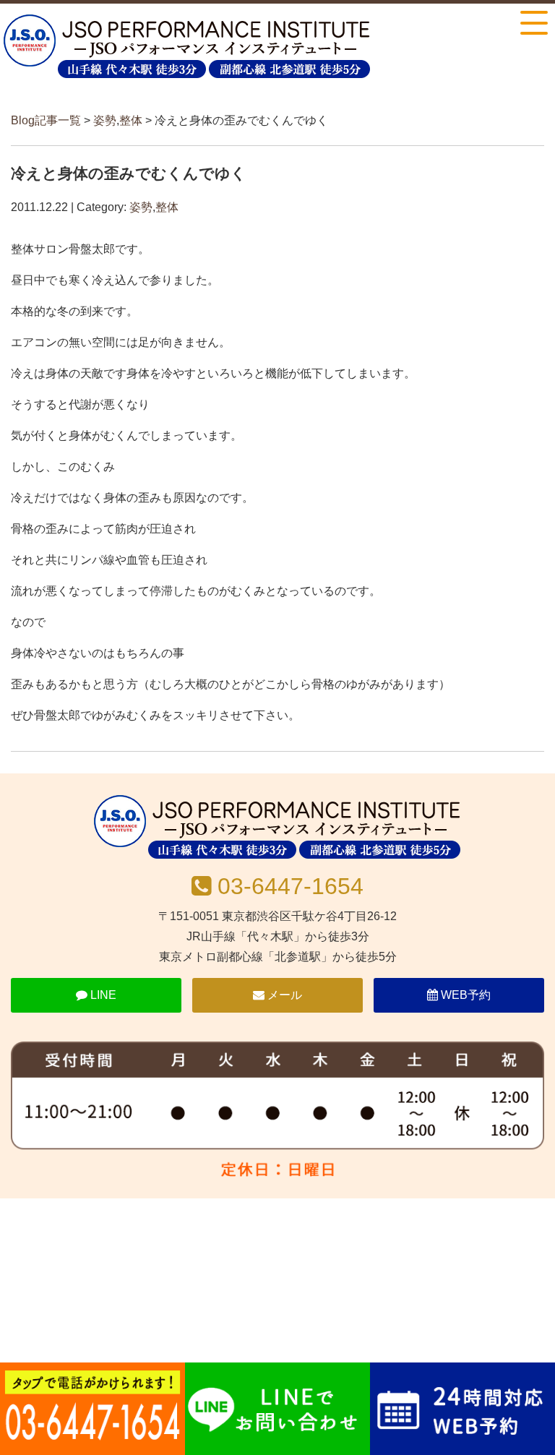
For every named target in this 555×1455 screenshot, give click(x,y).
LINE (101, 995)
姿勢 (104, 120)
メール (283, 995)
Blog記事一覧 (46, 120)
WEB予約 (464, 995)
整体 (130, 120)
